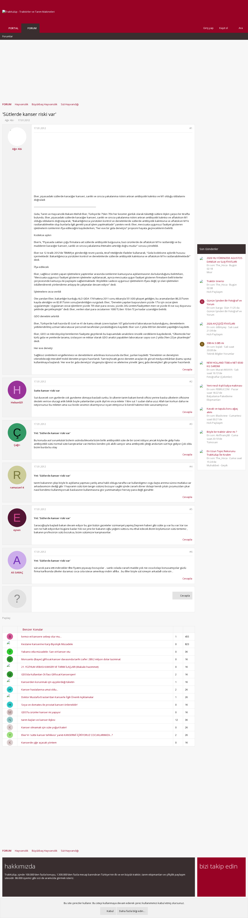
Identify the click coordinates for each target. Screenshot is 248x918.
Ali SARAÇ (17, 572)
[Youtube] (202, 885)
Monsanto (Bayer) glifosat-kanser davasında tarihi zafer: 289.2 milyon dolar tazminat (71, 659)
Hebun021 (17, 402)
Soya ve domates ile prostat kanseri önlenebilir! (49, 704)
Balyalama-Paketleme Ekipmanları (219, 397)
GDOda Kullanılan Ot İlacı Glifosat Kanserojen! (48, 674)
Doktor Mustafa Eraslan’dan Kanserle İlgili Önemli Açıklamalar (57, 697)
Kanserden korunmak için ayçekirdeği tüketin (47, 682)
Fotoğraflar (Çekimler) (219, 377)
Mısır (209, 272)
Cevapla (187, 369)
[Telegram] (229, 877)
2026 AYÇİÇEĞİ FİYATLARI (221, 323)
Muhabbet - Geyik (217, 465)
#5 (190, 509)
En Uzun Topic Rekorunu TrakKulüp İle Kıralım (221, 452)
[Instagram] (208, 877)
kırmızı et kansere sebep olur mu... (41, 636)
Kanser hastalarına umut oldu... (39, 689)
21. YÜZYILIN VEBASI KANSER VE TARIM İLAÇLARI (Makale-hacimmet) (59, 667)
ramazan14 (17, 487)
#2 (190, 381)
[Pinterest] (222, 877)
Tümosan (212, 442)
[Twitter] (235, 877)
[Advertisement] (124, 69)
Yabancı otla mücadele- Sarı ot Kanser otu (45, 651)
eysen (17, 530)
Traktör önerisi (215, 281)
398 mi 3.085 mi (215, 343)
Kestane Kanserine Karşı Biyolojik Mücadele (47, 644)
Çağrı (17, 445)
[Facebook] (202, 877)
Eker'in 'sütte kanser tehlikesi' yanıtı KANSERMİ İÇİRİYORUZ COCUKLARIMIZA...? (67, 735)
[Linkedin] (215, 877)
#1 (190, 128)
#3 (190, 424)
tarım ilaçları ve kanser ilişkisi (38, 720)
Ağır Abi (9, 120)
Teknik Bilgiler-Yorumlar (220, 353)
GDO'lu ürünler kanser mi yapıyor (41, 712)
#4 (190, 466)
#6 (190, 551)
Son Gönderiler (209, 249)
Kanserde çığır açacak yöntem (39, 742)
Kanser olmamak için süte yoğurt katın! (44, 727)
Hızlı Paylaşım (215, 292)
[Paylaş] (186, 128)
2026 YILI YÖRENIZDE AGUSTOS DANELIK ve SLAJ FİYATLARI (224, 259)
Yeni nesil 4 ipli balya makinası (224, 385)
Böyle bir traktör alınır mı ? (222, 431)
